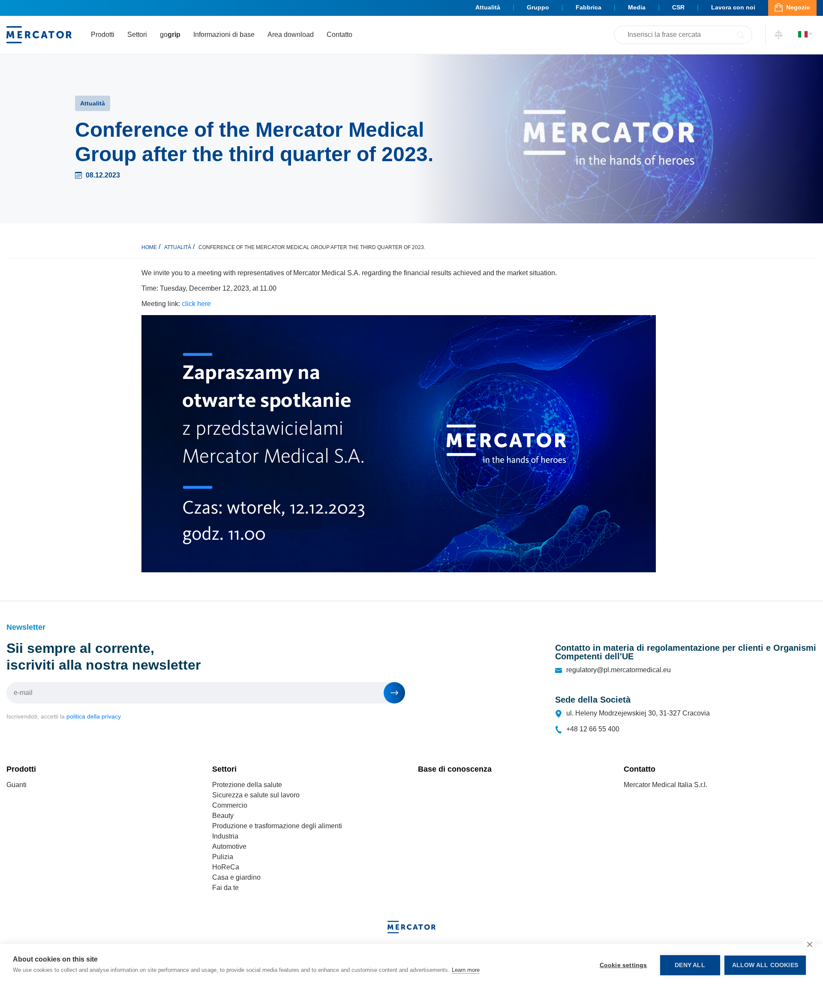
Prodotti (102, 34)
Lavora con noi (733, 7)
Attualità (487, 7)
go (170, 34)
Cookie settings (623, 965)
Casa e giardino (236, 877)
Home (149, 247)
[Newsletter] (394, 692)
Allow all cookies (765, 965)
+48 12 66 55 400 (592, 729)
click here (196, 303)
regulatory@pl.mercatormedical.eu (618, 669)
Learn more (466, 970)
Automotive (229, 846)
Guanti (16, 784)
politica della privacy (93, 716)
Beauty (223, 815)
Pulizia (222, 856)
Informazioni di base (224, 34)
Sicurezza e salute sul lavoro (256, 795)
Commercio (229, 805)
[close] (809, 944)
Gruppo (538, 7)
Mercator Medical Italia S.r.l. (665, 784)
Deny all (690, 965)
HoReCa (225, 867)
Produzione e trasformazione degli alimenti (277, 826)
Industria (225, 836)
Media (637, 7)
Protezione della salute (247, 784)
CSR (678, 7)
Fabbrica (588, 7)
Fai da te (225, 887)
